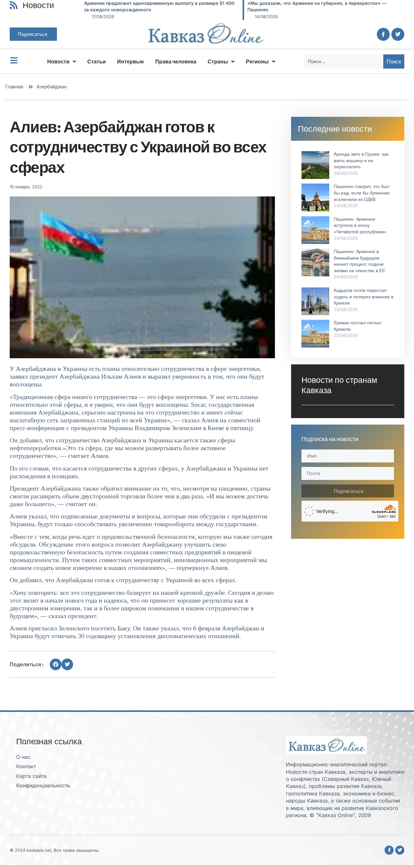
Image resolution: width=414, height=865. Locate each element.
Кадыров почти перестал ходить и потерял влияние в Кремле (363, 296)
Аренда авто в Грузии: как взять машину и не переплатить (361, 160)
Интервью (130, 61)
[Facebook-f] (383, 34)
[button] (55, 664)
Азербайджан (52, 86)
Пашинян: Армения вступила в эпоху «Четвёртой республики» (360, 225)
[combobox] (343, 61)
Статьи (96, 61)
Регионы (257, 61)
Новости (58, 61)
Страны (218, 61)
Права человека (175, 61)
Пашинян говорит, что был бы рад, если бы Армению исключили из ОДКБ (362, 193)
